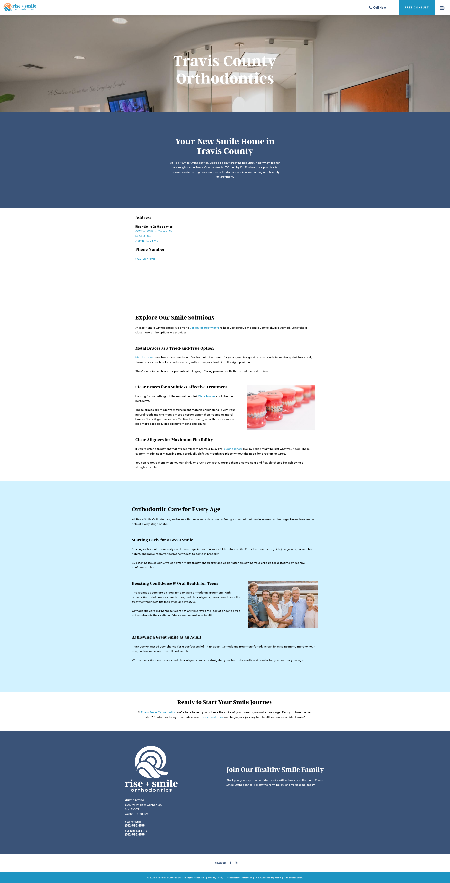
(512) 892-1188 (135, 825)
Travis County (204, 167)
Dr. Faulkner (248, 167)
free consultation (212, 717)
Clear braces (207, 396)
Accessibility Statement (239, 877)
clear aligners (233, 449)
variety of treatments (204, 327)
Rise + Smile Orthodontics (191, 162)
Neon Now (297, 877)
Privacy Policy (215, 877)
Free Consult (417, 7)
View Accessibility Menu (268, 877)
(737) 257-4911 (145, 258)
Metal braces (144, 357)
